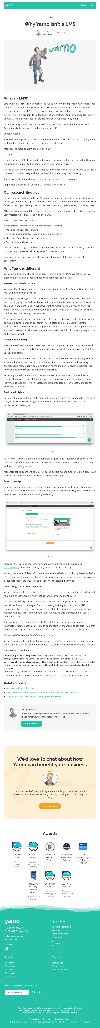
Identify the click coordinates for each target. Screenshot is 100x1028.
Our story (9, 962)
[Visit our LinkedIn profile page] (6, 948)
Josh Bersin (61, 179)
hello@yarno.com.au (14, 936)
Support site (57, 966)
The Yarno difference (61, 926)
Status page (57, 962)
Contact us (57, 937)
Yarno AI (56, 930)
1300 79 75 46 (11, 939)
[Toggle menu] (92, 5)
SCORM (14, 118)
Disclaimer (59, 1019)
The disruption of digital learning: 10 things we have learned (33, 696)
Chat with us (50, 806)
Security (68, 1019)
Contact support (59, 969)
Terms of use (34, 1019)
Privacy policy (47, 1019)
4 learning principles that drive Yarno (23, 688)
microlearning (11, 567)
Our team (9, 969)
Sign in (84, 5)
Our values (10, 966)
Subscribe (37, 992)
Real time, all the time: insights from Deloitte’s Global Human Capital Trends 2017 (43, 692)
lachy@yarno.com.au (56, 675)
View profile (31, 723)
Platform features (60, 933)
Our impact (10, 973)
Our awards (10, 976)
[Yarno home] (9, 5)
